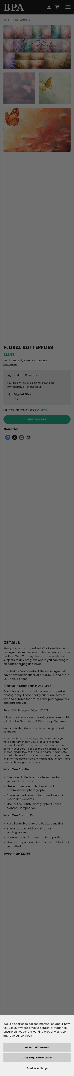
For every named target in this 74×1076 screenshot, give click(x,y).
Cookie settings (37, 1068)
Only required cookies (37, 1057)
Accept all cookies (37, 1047)
